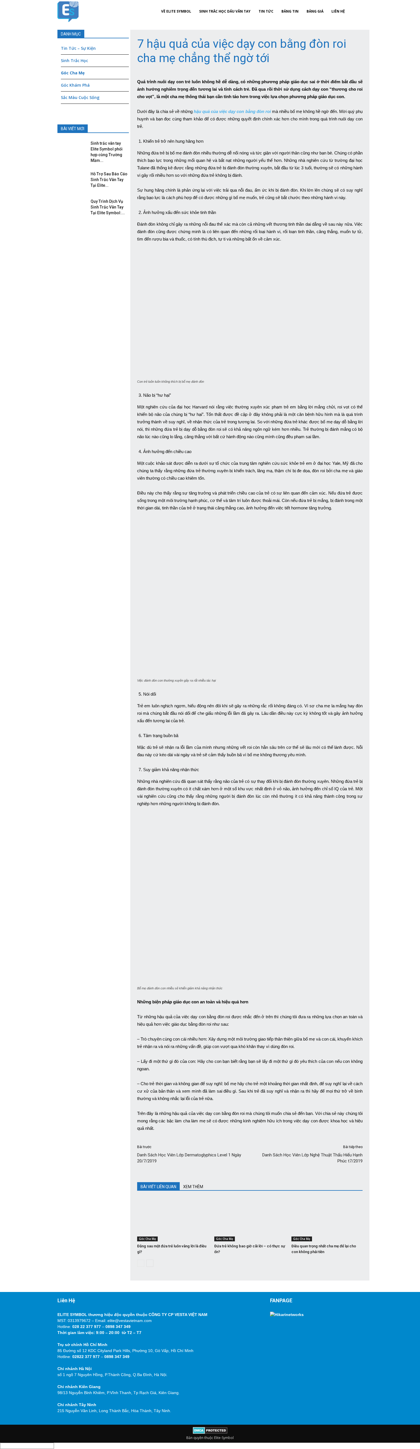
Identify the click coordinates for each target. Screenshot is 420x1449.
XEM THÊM (193, 1186)
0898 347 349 (118, 1326)
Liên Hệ (338, 11)
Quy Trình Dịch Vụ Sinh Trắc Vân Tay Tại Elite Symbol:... (108, 207)
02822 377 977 (86, 1356)
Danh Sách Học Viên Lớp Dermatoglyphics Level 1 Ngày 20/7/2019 (189, 1158)
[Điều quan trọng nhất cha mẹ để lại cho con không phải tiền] (327, 1219)
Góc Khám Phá (75, 85)
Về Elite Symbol (176, 11)
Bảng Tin (290, 11)
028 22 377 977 (86, 1326)
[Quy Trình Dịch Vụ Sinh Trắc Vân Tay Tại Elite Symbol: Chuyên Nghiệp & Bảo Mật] (70, 207)
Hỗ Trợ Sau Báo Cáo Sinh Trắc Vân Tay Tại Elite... (109, 180)
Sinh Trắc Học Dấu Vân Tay (225, 11)
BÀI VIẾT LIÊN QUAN (158, 1186)
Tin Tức (266, 11)
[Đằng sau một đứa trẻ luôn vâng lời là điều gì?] (172, 1219)
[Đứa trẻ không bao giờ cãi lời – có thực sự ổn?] (249, 1219)
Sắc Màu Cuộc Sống (80, 97)
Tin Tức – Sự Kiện (78, 48)
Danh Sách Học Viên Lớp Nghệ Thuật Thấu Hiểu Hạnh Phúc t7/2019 (312, 1158)
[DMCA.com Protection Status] (210, 1432)
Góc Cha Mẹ (147, 1239)
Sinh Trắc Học (74, 60)
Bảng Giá (315, 11)
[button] (356, 11)
